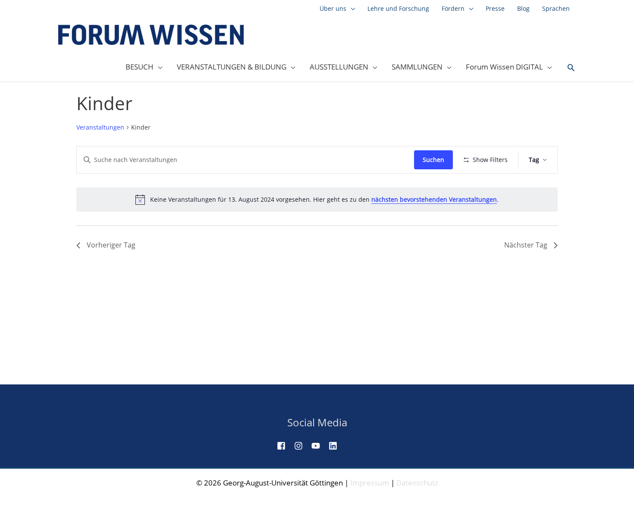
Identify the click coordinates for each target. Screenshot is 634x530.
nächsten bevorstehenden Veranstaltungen (434, 199)
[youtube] (319, 445)
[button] (571, 67)
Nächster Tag (525, 245)
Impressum (369, 483)
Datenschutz (417, 483)
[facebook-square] (284, 445)
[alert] (317, 199)
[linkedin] (336, 445)
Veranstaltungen (100, 127)
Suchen (433, 160)
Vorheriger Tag (111, 245)
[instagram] (302, 445)
